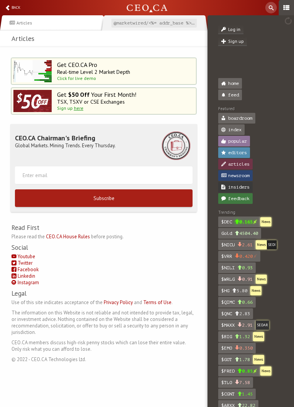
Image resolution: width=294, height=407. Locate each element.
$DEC (237, 222)
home (233, 83)
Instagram (27, 282)
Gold (239, 233)
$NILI (237, 267)
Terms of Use (157, 302)
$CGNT (237, 394)
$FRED (237, 371)
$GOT (235, 359)
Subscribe (103, 198)
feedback (239, 198)
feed (233, 95)
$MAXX (237, 325)
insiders (239, 187)
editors (237, 152)
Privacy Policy (118, 302)
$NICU (237, 244)
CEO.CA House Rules (68, 236)
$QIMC (237, 302)
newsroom (239, 175)
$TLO (235, 382)
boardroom (240, 118)
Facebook (27, 269)
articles (239, 164)
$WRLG (237, 279)
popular (237, 141)
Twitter (24, 263)
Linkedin (25, 276)
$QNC (235, 313)
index (235, 129)
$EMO (237, 348)
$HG (234, 290)
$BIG (235, 336)
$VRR (237, 256)
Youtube (25, 256)
